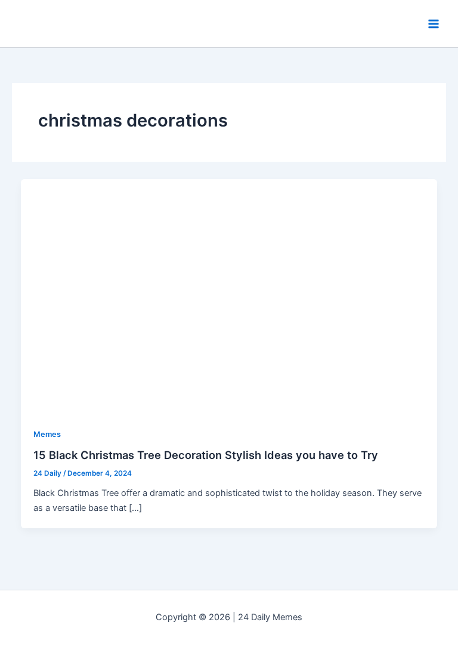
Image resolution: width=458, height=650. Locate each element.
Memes (47, 434)
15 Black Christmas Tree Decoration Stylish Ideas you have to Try (205, 454)
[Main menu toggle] (433, 23)
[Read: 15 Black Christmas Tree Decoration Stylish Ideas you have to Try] (229, 296)
